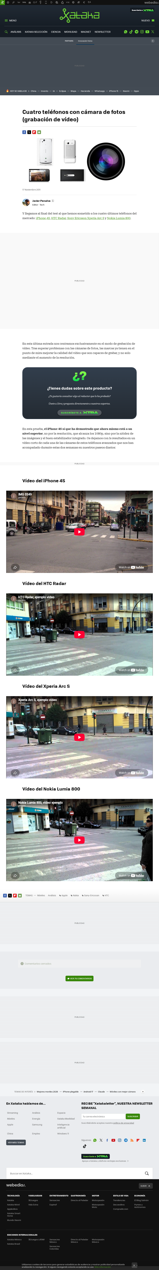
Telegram (136, 32)
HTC (107, 895)
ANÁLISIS (16, 31)
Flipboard (34, 132)
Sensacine (55, 1200)
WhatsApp (125, 32)
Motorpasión (98, 1200)
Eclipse (62, 90)
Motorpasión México (98, 1240)
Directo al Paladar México (79, 1240)
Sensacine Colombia (55, 1247)
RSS (131, 1139)
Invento (44, 90)
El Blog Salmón (141, 1200)
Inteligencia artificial (63, 1126)
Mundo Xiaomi (14, 1220)
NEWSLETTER (103, 31)
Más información (103, 1266)
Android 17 (88, 1091)
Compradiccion (120, 1208)
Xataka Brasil (13, 1243)
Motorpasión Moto (98, 1205)
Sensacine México (55, 1240)
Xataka (79, 15)
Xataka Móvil (13, 1204)
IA (54, 90)
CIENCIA (56, 31)
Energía (36, 1118)
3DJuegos (33, 1200)
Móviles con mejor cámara (123, 1091)
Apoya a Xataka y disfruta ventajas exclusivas (104, 1161)
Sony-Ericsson (91, 895)
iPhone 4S (43, 218)
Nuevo (145, 20)
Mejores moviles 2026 (47, 1091)
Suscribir (132, 1116)
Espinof (53, 1204)
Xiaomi (126, 90)
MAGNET (86, 31)
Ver (81, 978)
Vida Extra (33, 1204)
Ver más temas (16, 1142)
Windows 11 (63, 1133)
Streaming (12, 1112)
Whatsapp (100, 90)
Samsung (37, 1124)
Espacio (61, 1112)
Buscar (147, 1173)
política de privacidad (123, 1122)
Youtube (147, 32)
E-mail (39, 132)
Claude (101, 1091)
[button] (43, 201)
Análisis (52, 895)
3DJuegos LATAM (36, 1239)
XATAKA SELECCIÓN (36, 31)
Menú (12, 20)
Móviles (41, 895)
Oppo (136, 90)
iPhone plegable (71, 1091)
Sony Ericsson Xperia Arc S (85, 218)
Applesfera (12, 1208)
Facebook (24, 132)
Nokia (76, 895)
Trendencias (119, 1200)
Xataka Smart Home (13, 1214)
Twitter (153, 32)
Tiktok (131, 32)
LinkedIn (144, 1139)
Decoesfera (119, 1204)
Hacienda (85, 90)
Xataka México (14, 1239)
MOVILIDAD (70, 31)
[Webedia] (15, 1185)
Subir (144, 1185)
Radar (58, 218)
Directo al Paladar (79, 1200)
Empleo (36, 1133)
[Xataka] (2, 2)
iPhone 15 (113, 90)
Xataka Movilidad (66, 1118)
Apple (64, 895)
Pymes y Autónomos (139, 1205)
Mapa (73, 90)
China (33, 90)
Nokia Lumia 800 (118, 218)
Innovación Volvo (85, 41)
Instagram (142, 32)
